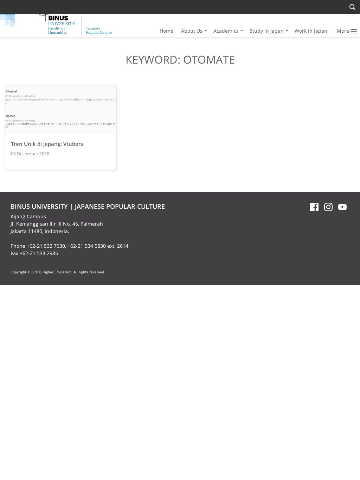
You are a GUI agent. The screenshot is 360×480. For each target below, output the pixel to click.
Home (166, 30)
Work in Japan (311, 30)
